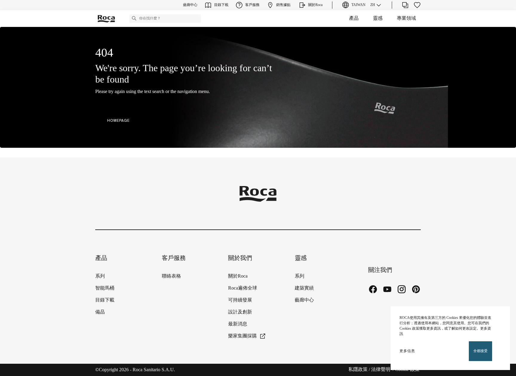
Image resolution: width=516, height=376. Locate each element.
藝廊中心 (304, 300)
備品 (100, 312)
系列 (100, 276)
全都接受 (480, 351)
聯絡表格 (171, 276)
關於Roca (238, 276)
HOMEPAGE (118, 120)
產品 (354, 18)
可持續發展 (240, 300)
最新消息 (237, 324)
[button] (134, 18)
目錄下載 (104, 300)
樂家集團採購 (242, 336)
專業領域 (406, 18)
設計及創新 (240, 312)
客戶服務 (174, 258)
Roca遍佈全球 (242, 288)
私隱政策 (358, 369)
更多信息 (407, 351)
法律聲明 (381, 369)
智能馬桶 (104, 288)
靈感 (378, 18)
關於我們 (240, 258)
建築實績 (304, 288)
